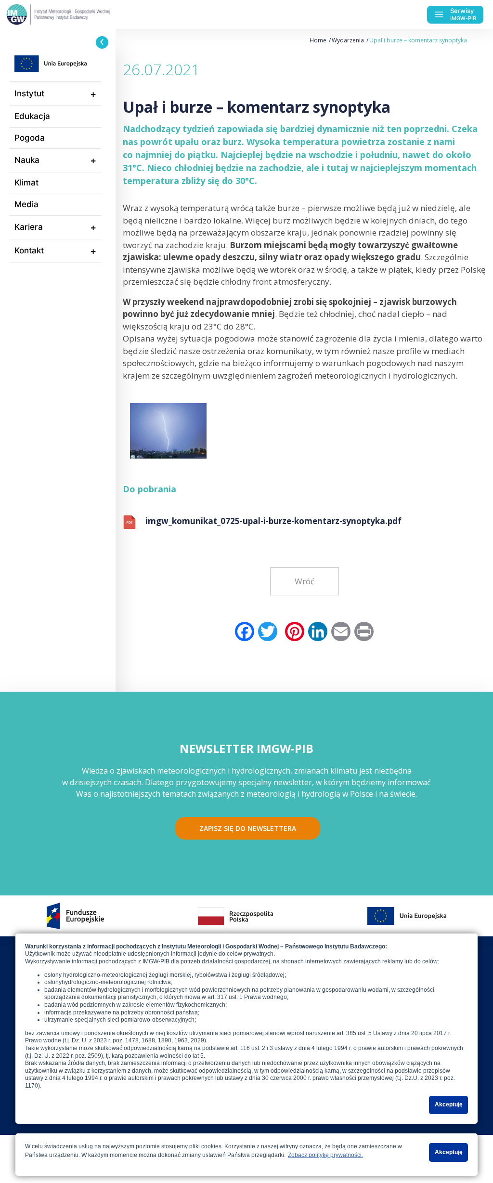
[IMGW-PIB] (77, 14)
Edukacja (32, 116)
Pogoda (29, 138)
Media (26, 204)
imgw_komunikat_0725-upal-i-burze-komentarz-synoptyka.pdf (273, 520)
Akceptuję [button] (449, 1104)
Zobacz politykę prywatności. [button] (325, 1155)
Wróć (304, 581)
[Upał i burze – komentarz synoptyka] (168, 427)
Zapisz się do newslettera (247, 828)
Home (318, 40)
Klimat (26, 182)
